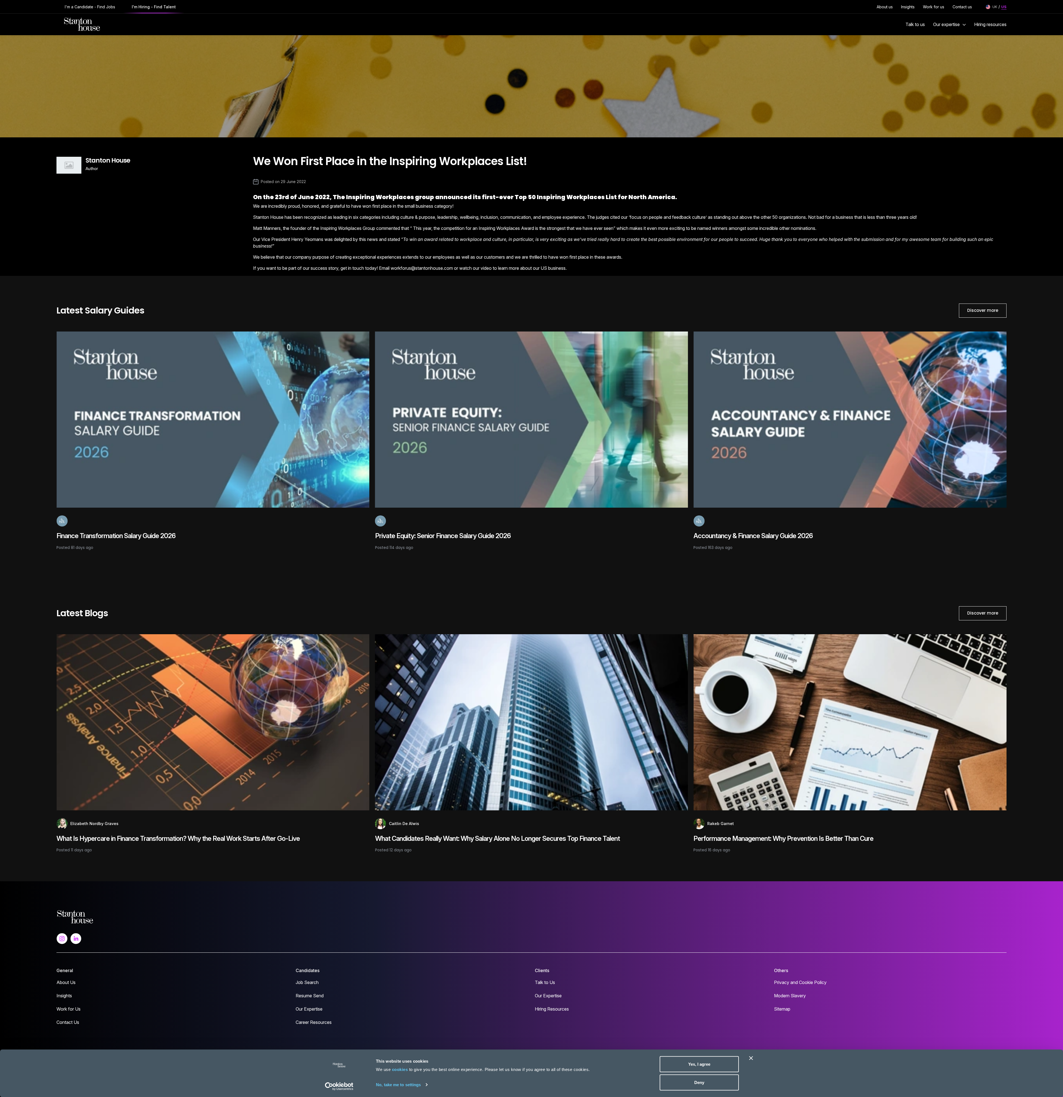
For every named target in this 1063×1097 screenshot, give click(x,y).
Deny (699, 1082)
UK (994, 6)
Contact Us (67, 1022)
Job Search (307, 982)
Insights (908, 6)
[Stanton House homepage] (82, 24)
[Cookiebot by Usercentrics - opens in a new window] (339, 1086)
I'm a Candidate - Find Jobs (90, 6)
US (1004, 6)
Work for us (933, 6)
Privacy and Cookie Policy (800, 982)
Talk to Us (545, 982)
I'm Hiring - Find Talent (154, 6)
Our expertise (946, 24)
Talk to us (915, 24)
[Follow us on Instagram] (62, 938)
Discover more (982, 310)
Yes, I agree (699, 1064)
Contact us (962, 6)
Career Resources (314, 1022)
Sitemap (782, 1009)
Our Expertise (309, 1009)
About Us (66, 982)
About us (885, 6)
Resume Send (310, 995)
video (487, 268)
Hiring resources (990, 24)
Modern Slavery (790, 995)
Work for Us (68, 1009)
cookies (400, 1069)
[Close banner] (751, 1058)
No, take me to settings (398, 1084)
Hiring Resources (552, 1009)
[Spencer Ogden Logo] (75, 916)
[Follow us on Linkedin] (75, 938)
